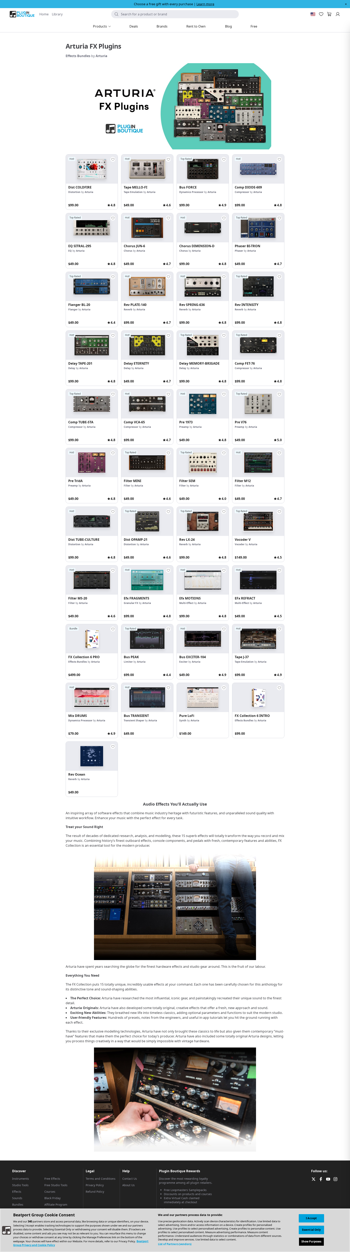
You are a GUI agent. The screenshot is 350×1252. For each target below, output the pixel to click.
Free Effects (52, 1179)
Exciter (183, 661)
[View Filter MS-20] (92, 580)
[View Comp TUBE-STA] (92, 403)
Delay (71, 368)
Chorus (128, 250)
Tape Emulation (133, 192)
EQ (70, 250)
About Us (128, 1185)
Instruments (20, 1179)
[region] (175, 1230)
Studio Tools (20, 1185)
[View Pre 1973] (203, 403)
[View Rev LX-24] (203, 521)
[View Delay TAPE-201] (92, 345)
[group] (92, 182)
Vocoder (239, 544)
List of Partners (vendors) (174, 1244)
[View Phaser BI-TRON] (258, 227)
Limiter (128, 661)
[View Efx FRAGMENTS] (147, 580)
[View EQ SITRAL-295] (92, 227)
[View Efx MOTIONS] (203, 580)
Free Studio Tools (55, 1185)
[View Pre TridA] (92, 462)
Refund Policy (95, 1191)
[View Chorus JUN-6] (147, 227)
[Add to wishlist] (112, 159)
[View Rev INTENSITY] (258, 286)
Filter (127, 485)
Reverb (128, 309)
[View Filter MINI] (147, 462)
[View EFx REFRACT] (258, 580)
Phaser (239, 250)
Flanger (73, 309)
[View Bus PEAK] (147, 638)
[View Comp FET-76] (258, 345)
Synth (182, 720)
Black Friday (52, 1198)
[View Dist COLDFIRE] (92, 169)
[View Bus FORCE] (203, 169)
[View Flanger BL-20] (92, 286)
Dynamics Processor (191, 192)
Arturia (101, 56)
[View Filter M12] (258, 462)
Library (57, 14)
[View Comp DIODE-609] (258, 169)
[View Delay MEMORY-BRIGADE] (203, 345)
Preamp (184, 427)
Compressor (242, 192)
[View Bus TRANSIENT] (147, 697)
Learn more (205, 4)
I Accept (311, 1218)
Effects (16, 1191)
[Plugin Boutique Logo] (22, 14)
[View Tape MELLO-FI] (147, 169)
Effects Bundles (78, 56)
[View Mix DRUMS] (92, 697)
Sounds (17, 1198)
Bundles (17, 1204)
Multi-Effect (186, 603)
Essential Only (311, 1230)
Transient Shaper (134, 720)
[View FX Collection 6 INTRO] (258, 697)
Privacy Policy (95, 1185)
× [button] (346, 4)
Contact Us (129, 1179)
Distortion (74, 192)
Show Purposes (311, 1241)
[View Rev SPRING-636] (203, 286)
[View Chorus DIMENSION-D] (203, 227)
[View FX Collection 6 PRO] (92, 638)
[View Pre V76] (258, 403)
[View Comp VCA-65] (147, 403)
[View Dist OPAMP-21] (147, 521)
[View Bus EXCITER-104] (203, 638)
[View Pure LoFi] (203, 697)
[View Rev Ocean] (92, 756)
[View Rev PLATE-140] (147, 286)
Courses (49, 1191)
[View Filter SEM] (203, 462)
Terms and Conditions (100, 1179)
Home (44, 14)
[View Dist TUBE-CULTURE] (92, 521)
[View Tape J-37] (258, 638)
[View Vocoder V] (258, 521)
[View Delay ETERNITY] (147, 345)
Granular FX (131, 603)
